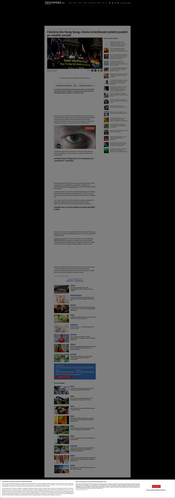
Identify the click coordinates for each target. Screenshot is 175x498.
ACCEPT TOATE (156, 486)
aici (39, 492)
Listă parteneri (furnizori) (81, 489)
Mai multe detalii (46, 486)
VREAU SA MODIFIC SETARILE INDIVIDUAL (155, 490)
